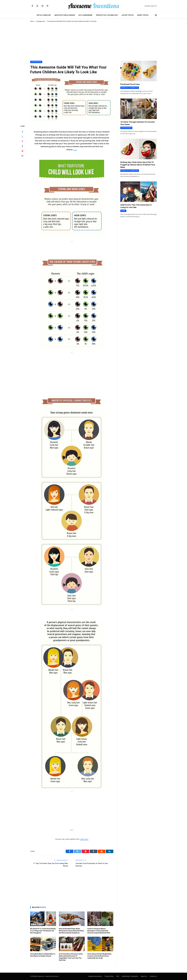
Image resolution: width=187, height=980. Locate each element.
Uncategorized (40, 21)
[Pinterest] (22, 141)
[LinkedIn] (22, 155)
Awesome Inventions (95, 976)
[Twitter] (22, 136)
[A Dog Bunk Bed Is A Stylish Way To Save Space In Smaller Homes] (43, 944)
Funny (123, 210)
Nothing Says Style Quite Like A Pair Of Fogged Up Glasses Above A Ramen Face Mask (137, 164)
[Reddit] (22, 151)
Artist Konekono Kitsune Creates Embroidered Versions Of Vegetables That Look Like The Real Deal (71, 957)
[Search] (156, 15)
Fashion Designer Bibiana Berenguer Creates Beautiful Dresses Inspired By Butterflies (98, 931)
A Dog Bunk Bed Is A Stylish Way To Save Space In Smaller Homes (42, 955)
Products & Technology (107, 15)
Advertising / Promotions (130, 976)
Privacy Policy (109, 976)
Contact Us (153, 976)
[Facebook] (22, 131)
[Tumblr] (22, 146)
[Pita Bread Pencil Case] (138, 71)
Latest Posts (128, 15)
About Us (144, 976)
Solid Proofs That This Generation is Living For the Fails (136, 206)
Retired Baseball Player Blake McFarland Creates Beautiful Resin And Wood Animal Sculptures (71, 931)
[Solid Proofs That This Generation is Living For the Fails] (138, 191)
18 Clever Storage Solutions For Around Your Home (137, 123)
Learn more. (84, 839)
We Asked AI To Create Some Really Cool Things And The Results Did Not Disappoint (43, 931)
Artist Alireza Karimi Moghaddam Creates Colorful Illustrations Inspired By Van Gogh (99, 956)
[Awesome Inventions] (93, 6)
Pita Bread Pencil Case (130, 84)
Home (32, 21)
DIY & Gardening (86, 15)
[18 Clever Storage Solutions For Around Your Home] (138, 109)
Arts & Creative (44, 15)
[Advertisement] (93, 41)
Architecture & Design (64, 15)
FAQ (117, 976)
